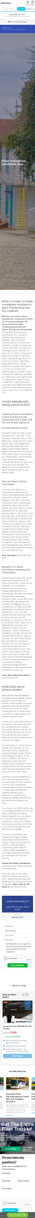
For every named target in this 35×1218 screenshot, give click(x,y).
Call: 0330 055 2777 (27, 1148)
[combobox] (9, 9)
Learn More (11, 1149)
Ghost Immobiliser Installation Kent (14, 29)
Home (4, 27)
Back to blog (19, 985)
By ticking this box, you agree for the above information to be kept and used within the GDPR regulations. (18, 948)
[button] (30, 9)
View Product (17, 1056)
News (9, 27)
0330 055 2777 (19, 14)
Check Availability (16, 1215)
